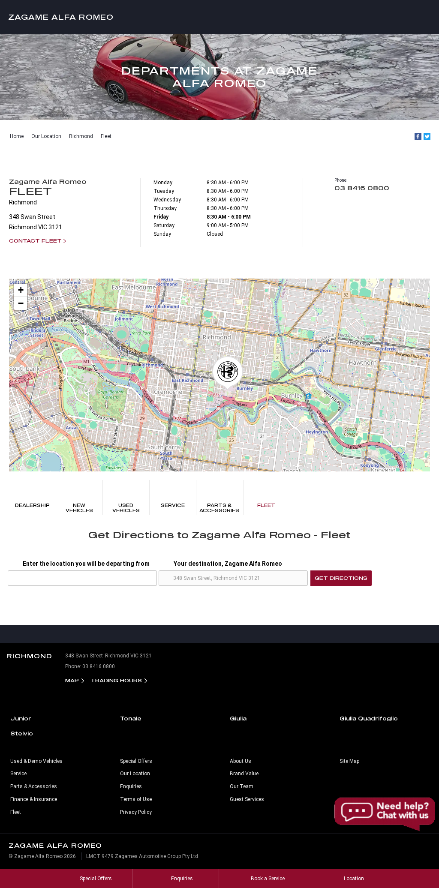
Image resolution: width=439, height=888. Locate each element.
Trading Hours (116, 680)
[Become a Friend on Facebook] (238, 634)
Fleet (106, 136)
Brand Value (244, 774)
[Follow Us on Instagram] (201, 634)
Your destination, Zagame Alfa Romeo (228, 563)
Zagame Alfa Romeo (61, 17)
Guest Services (247, 799)
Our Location (46, 136)
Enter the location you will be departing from (86, 563)
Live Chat (385, 814)
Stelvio (21, 733)
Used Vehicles (126, 508)
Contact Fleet (35, 240)
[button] (227, 373)
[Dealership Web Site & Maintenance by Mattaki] (416, 859)
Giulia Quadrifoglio (369, 718)
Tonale (130, 718)
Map (72, 680)
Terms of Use (136, 799)
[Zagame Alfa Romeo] (219, 17)
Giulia (238, 718)
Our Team (241, 786)
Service (173, 505)
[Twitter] (427, 136)
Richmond (81, 136)
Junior (20, 718)
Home (17, 136)
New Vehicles (79, 508)
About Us (240, 761)
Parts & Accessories (219, 508)
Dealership (32, 505)
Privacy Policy (136, 812)
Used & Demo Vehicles (36, 761)
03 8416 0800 (361, 188)
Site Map (349, 761)
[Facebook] (418, 136)
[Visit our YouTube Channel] (219, 634)
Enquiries (131, 786)
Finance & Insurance (33, 799)
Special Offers (136, 761)
